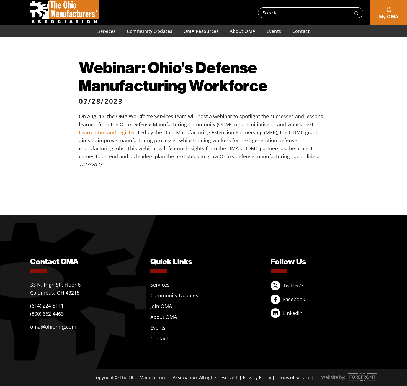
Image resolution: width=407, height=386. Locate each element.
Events (274, 31)
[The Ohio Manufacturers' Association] (64, 12)
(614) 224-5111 (47, 305)
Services (106, 31)
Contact (301, 31)
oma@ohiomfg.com (53, 326)
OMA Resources (201, 31)
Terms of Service (293, 377)
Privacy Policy (257, 377)
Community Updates (149, 31)
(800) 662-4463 (47, 313)
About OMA (243, 31)
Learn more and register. (107, 132)
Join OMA (161, 306)
